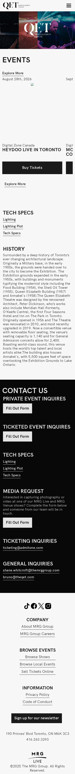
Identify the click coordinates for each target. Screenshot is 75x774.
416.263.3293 (37, 740)
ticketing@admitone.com (23, 548)
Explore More (13, 73)
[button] (69, 5)
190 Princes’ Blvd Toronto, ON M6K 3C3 (37, 734)
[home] (17, 5)
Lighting (9, 220)
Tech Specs (12, 233)
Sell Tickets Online (37, 671)
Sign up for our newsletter (36, 718)
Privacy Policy (38, 695)
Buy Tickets (32, 168)
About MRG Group (37, 626)
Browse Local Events (37, 664)
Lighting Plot (13, 226)
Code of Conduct (37, 702)
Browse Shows (37, 657)
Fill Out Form (17, 408)
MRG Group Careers (37, 634)
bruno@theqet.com (18, 577)
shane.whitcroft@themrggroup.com (31, 570)
